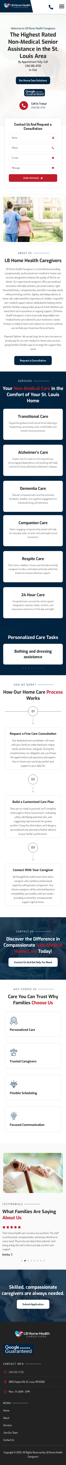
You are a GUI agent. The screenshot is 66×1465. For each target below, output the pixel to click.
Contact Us (8, 1440)
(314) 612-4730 (33, 66)
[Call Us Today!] (23, 105)
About (6, 1417)
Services (7, 1425)
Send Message (31, 178)
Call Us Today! (39, 103)
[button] (61, 6)
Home (6, 1410)
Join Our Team (10, 1432)
